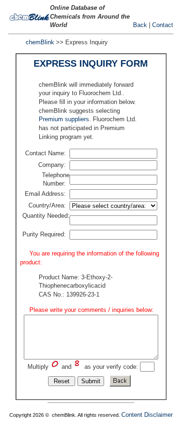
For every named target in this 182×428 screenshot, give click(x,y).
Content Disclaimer (147, 414)
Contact (162, 24)
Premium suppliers (64, 119)
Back (140, 24)
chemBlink (40, 42)
